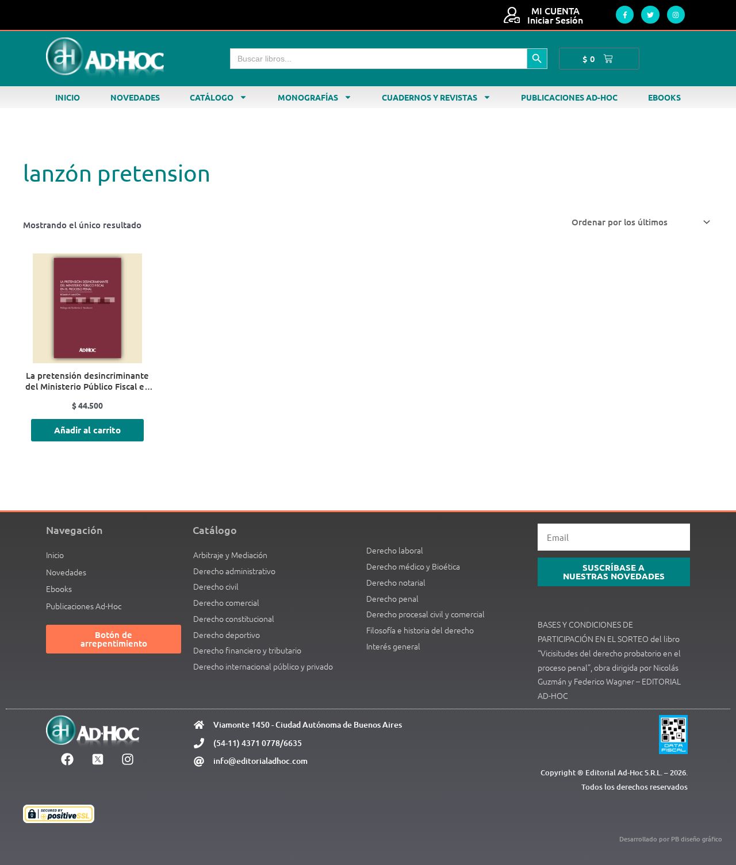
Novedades (135, 97)
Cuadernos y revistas (429, 97)
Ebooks (664, 97)
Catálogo (211, 97)
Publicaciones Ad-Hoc (569, 97)
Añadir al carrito (87, 430)
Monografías (308, 97)
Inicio (67, 97)
